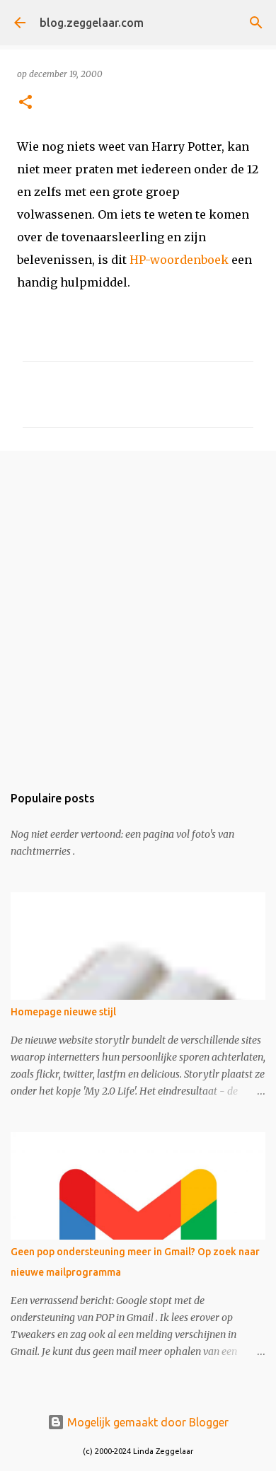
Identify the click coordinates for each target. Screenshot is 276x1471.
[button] (25, 103)
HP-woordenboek (179, 260)
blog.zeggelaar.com (92, 22)
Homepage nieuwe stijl (63, 1011)
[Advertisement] (138, 610)
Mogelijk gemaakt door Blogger (146, 1422)
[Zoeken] (256, 23)
